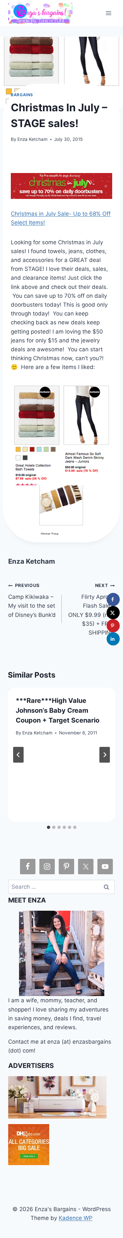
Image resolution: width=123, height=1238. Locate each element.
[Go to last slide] (18, 755)
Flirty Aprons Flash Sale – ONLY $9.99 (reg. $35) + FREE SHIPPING (91, 609)
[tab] (48, 827)
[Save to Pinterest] (113, 625)
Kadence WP (75, 1218)
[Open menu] (109, 13)
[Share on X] (113, 612)
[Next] (104, 755)
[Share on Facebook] (113, 599)
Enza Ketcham (32, 139)
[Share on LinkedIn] (113, 638)
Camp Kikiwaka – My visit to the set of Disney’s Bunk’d (32, 600)
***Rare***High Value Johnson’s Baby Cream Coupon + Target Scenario (57, 710)
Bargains (22, 94)
